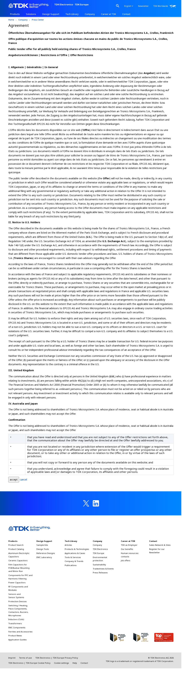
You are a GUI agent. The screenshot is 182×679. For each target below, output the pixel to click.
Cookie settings (61, 663)
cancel (23, 479)
